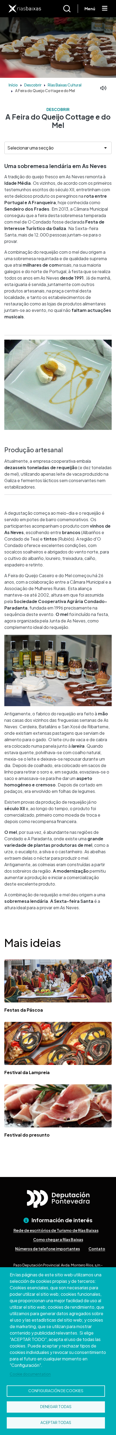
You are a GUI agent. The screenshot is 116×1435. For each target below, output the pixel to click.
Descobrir (33, 84)
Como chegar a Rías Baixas (58, 1239)
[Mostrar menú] (104, 8)
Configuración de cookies (55, 1390)
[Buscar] (70, 8)
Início (13, 84)
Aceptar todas (55, 1422)
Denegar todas (55, 1406)
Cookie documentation (30, 1374)
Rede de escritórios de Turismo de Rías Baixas (55, 1230)
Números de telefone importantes (47, 1248)
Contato (96, 1248)
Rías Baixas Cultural (64, 84)
